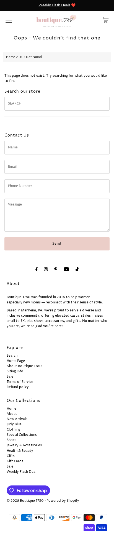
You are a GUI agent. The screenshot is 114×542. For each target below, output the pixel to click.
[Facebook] (36, 269)
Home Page (16, 361)
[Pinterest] (55, 269)
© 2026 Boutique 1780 (25, 500)
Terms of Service (20, 382)
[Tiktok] (77, 269)
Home (10, 57)
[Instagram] (46, 269)
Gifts (11, 456)
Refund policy (18, 387)
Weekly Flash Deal (21, 471)
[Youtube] (66, 269)
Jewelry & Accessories (24, 445)
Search (12, 355)
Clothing (13, 429)
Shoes (11, 440)
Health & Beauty (20, 450)
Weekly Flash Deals (54, 5)
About (12, 414)
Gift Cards (15, 461)
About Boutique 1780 (24, 366)
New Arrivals (17, 419)
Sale (10, 376)
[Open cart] (105, 20)
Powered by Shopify (62, 500)
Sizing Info (15, 371)
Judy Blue (14, 424)
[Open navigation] (8, 20)
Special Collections (22, 434)
